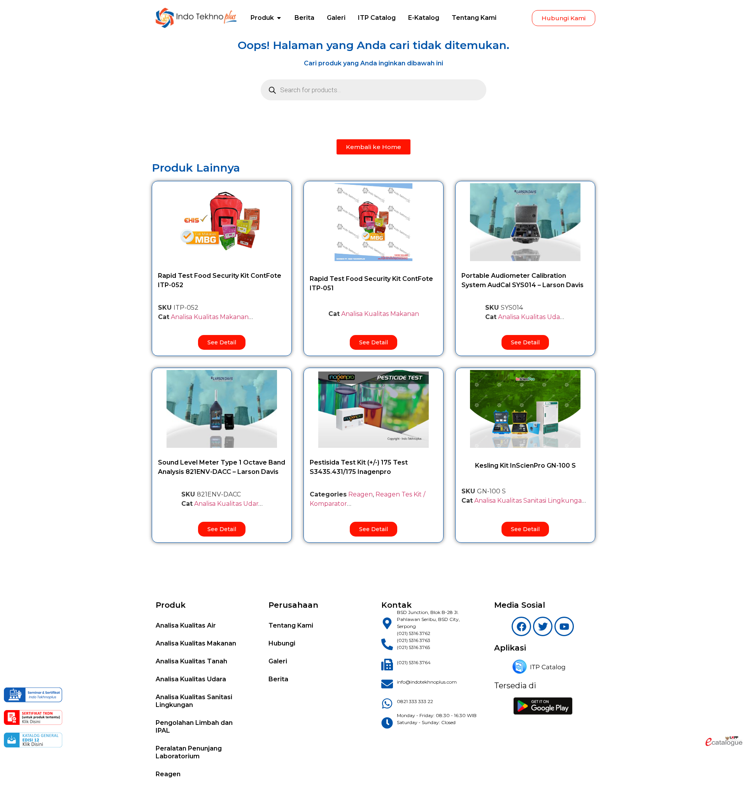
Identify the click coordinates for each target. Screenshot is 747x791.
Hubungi (281, 643)
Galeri (277, 661)
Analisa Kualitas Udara (532, 317)
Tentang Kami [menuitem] (474, 17)
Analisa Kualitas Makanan (210, 317)
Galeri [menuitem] (336, 17)
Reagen (360, 494)
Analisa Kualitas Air (186, 625)
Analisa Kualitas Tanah (191, 661)
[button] (279, 18)
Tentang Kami (290, 625)
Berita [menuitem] (304, 17)
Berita (278, 679)
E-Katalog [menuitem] (423, 17)
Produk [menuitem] (262, 17)
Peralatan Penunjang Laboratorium (189, 752)
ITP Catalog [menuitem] (377, 17)
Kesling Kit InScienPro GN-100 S (525, 465)
